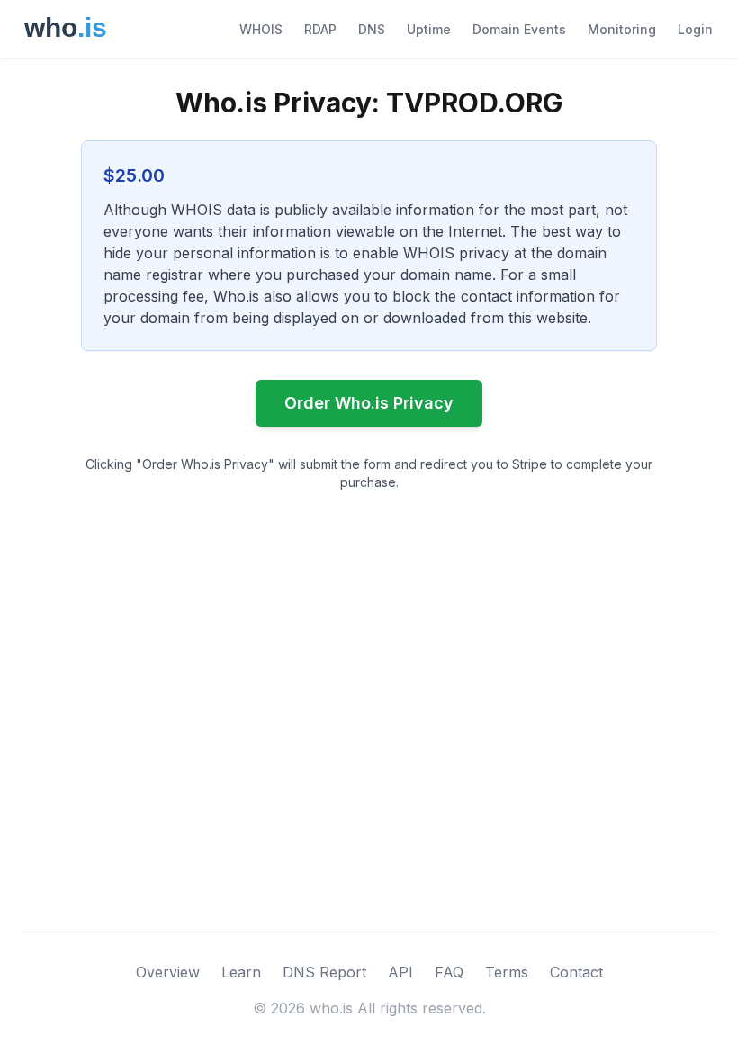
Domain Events (519, 29)
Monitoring (622, 29)
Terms (506, 972)
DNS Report (324, 972)
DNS (371, 29)
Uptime (429, 29)
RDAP (320, 29)
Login (695, 29)
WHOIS (261, 29)
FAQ (449, 972)
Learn (241, 972)
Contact (576, 972)
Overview (168, 972)
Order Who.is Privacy (369, 402)
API (400, 972)
